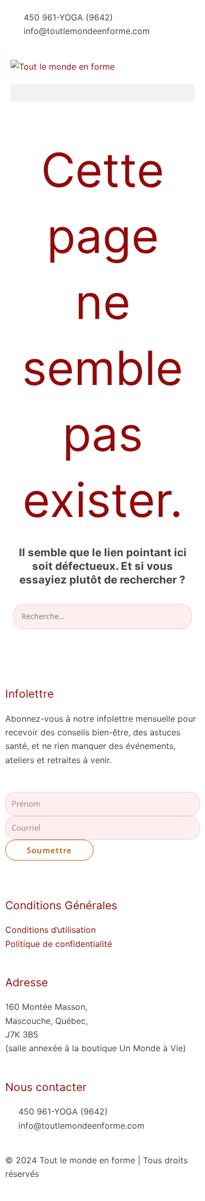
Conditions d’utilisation (50, 929)
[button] (102, 93)
